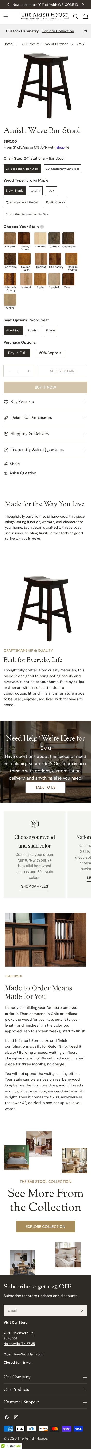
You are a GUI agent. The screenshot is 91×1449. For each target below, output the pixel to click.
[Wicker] (10, 300)
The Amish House (32, 1438)
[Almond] (10, 238)
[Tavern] (68, 279)
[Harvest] (41, 259)
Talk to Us (45, 787)
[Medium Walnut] (71, 259)
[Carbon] (54, 238)
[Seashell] (54, 279)
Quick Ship (57, 1046)
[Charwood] (68, 238)
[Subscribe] (82, 1310)
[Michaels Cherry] (10, 279)
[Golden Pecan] (24, 259)
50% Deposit (50, 353)
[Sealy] (40, 279)
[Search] (75, 16)
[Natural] (26, 279)
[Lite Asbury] (55, 259)
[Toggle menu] (5, 16)
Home (8, 44)
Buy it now (45, 387)
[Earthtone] (10, 259)
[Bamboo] (40, 238)
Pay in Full (17, 353)
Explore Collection (58, 31)
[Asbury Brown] (24, 238)
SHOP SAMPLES (34, 886)
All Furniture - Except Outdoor (44, 44)
